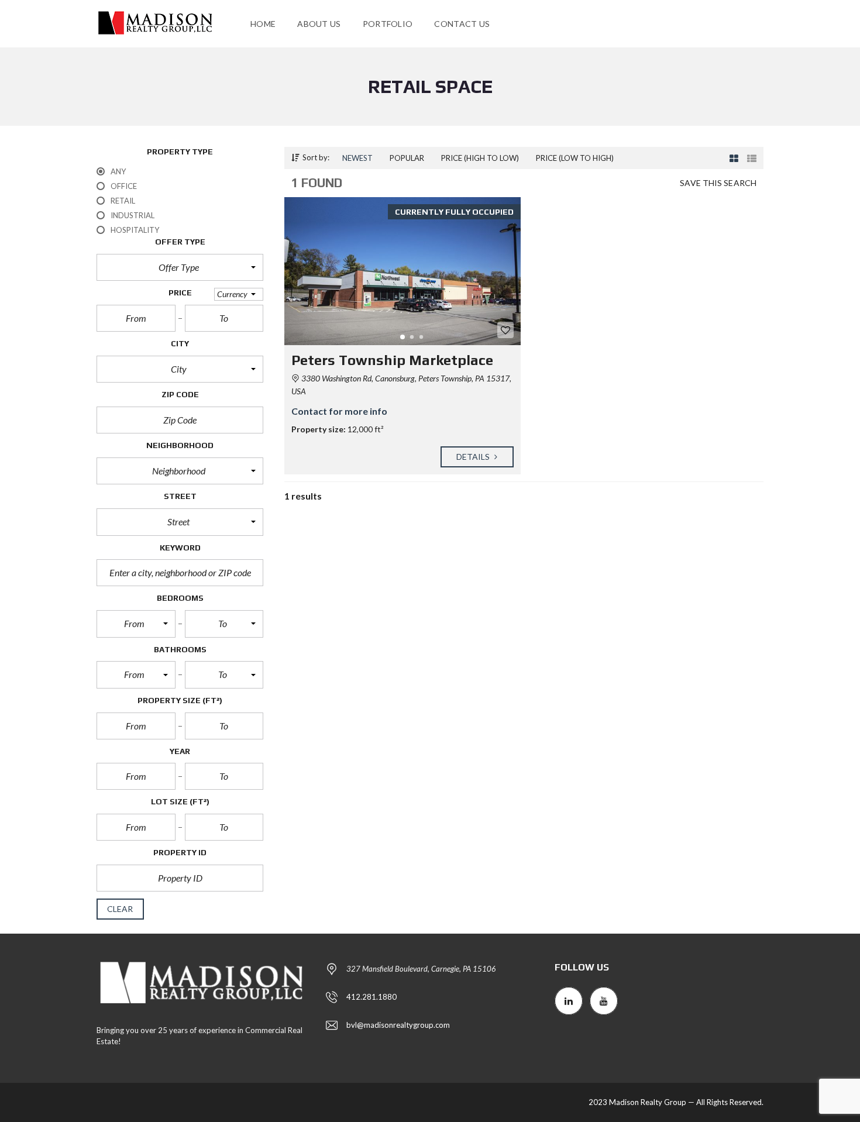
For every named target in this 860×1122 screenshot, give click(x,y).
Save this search (718, 183)
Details (474, 457)
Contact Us (462, 24)
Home (263, 24)
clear (120, 909)
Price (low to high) (575, 158)
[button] (180, 267)
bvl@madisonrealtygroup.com (398, 1025)
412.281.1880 (371, 996)
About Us (318, 24)
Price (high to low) (480, 158)
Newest (357, 158)
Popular (407, 158)
